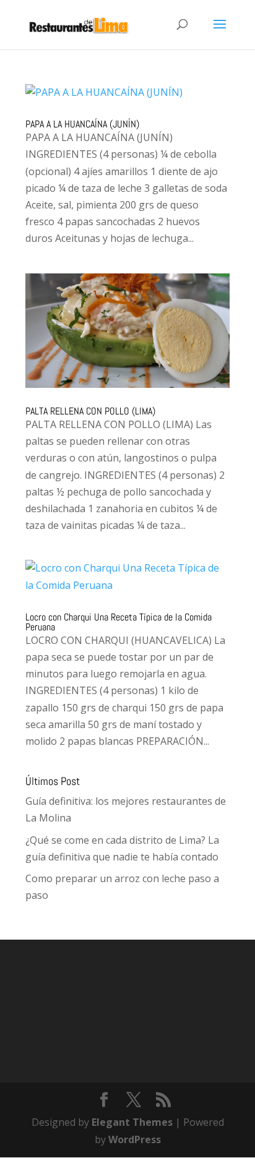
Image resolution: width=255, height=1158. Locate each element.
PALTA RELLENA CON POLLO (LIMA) (90, 411)
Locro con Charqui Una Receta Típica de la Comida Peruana (118, 622)
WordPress (134, 1139)
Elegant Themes (132, 1122)
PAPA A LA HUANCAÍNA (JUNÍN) (82, 124)
